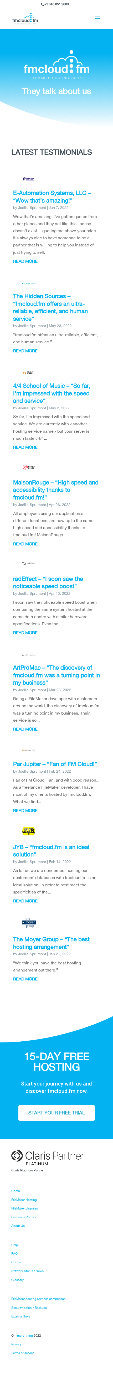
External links (20, 1316)
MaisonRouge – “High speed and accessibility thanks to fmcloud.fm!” (56, 490)
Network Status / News (27, 1271)
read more (25, 261)
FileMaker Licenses (24, 1208)
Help (14, 1245)
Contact (17, 1262)
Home (15, 1191)
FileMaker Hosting (24, 1200)
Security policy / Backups (29, 1308)
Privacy (16, 1344)
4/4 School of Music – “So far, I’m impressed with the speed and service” (51, 393)
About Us (18, 1226)
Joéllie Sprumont (32, 207)
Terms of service (22, 1353)
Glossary (17, 1280)
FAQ (14, 1253)
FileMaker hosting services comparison (38, 1299)
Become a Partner (23, 1217)
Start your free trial (56, 1112)
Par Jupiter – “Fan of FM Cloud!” (55, 764)
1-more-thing (23, 1335)
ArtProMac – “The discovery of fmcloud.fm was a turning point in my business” (56, 675)
